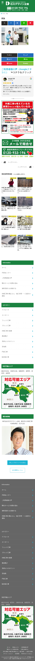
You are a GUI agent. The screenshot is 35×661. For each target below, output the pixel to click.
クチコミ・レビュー (8, 653)
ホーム (4, 267)
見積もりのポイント (8, 341)
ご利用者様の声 (7, 278)
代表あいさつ (6, 272)
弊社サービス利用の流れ (10, 283)
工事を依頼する (24, 649)
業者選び (5, 336)
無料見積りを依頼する (9, 288)
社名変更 (17, 653)
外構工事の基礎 (7, 331)
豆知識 (4, 346)
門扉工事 (5, 352)
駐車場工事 (5, 357)
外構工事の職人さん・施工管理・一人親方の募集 (16, 295)
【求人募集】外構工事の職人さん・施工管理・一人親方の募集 (18, 651)
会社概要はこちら (17, 470)
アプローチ (5, 310)
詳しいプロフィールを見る (17, 462)
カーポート (5, 315)
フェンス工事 (6, 320)
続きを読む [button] (6, 94)
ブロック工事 (6, 325)
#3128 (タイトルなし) (26, 653)
